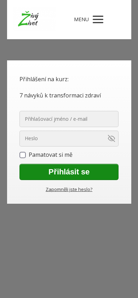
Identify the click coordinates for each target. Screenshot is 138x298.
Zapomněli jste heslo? (69, 189)
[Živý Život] (34, 19)
